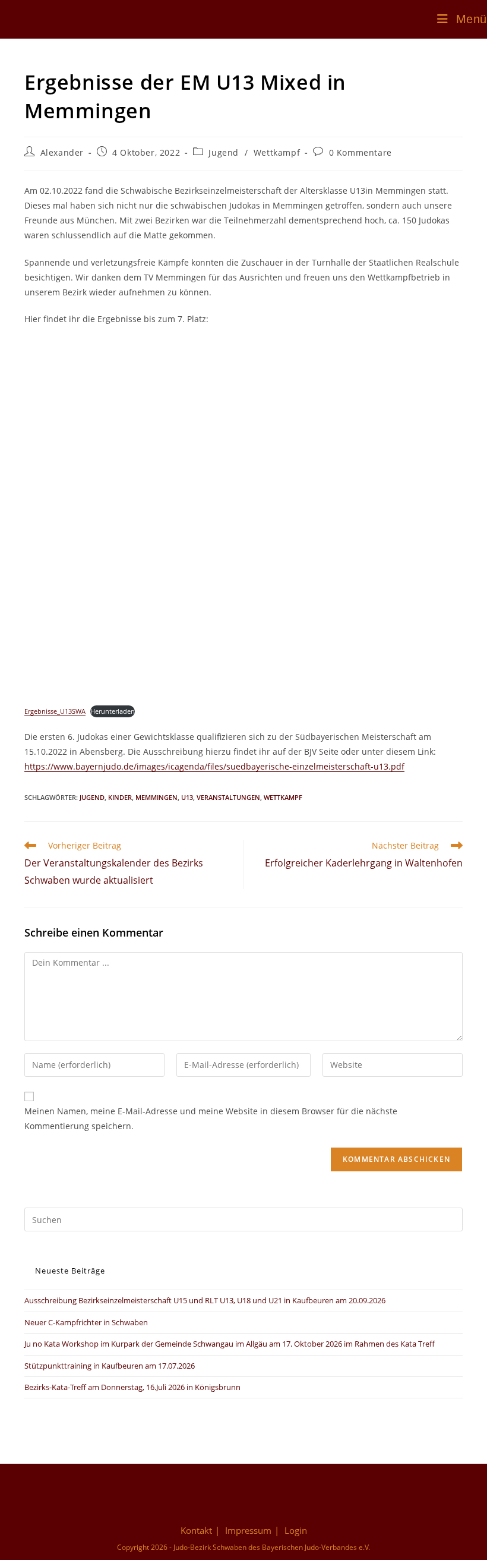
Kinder (120, 797)
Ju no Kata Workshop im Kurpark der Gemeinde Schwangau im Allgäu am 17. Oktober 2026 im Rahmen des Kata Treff (229, 1343)
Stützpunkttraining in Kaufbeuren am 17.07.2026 (109, 1365)
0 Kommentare (360, 152)
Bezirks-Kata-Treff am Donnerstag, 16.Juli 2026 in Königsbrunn (132, 1387)
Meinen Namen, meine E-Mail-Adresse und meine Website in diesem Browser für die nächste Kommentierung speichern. (210, 1118)
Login (295, 1530)
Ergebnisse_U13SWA (55, 711)
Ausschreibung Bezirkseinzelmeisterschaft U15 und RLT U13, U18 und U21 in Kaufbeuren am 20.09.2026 (204, 1300)
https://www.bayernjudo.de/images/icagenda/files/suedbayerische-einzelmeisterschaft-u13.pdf (214, 766)
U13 (187, 797)
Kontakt (196, 1530)
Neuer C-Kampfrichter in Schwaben (86, 1322)
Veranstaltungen (228, 797)
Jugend (223, 152)
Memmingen (156, 797)
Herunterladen (112, 711)
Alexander (62, 152)
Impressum (248, 1530)
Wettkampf (277, 152)
